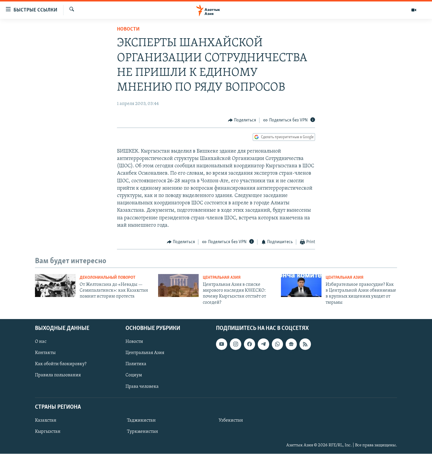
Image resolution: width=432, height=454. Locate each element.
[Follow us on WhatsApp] (277, 344)
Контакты (45, 353)
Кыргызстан (48, 431)
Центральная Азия (222, 278)
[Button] (242, 120)
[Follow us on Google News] (291, 344)
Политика (135, 364)
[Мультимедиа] (414, 10)
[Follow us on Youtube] (221, 344)
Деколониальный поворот (107, 278)
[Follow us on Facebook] (249, 344)
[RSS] (305, 344)
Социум (133, 375)
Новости (128, 29)
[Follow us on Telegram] (263, 344)
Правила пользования (58, 375)
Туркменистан (142, 431)
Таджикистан (141, 420)
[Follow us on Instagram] (235, 344)
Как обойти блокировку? (60, 364)
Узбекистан (231, 420)
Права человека (142, 386)
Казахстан (45, 420)
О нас (40, 341)
